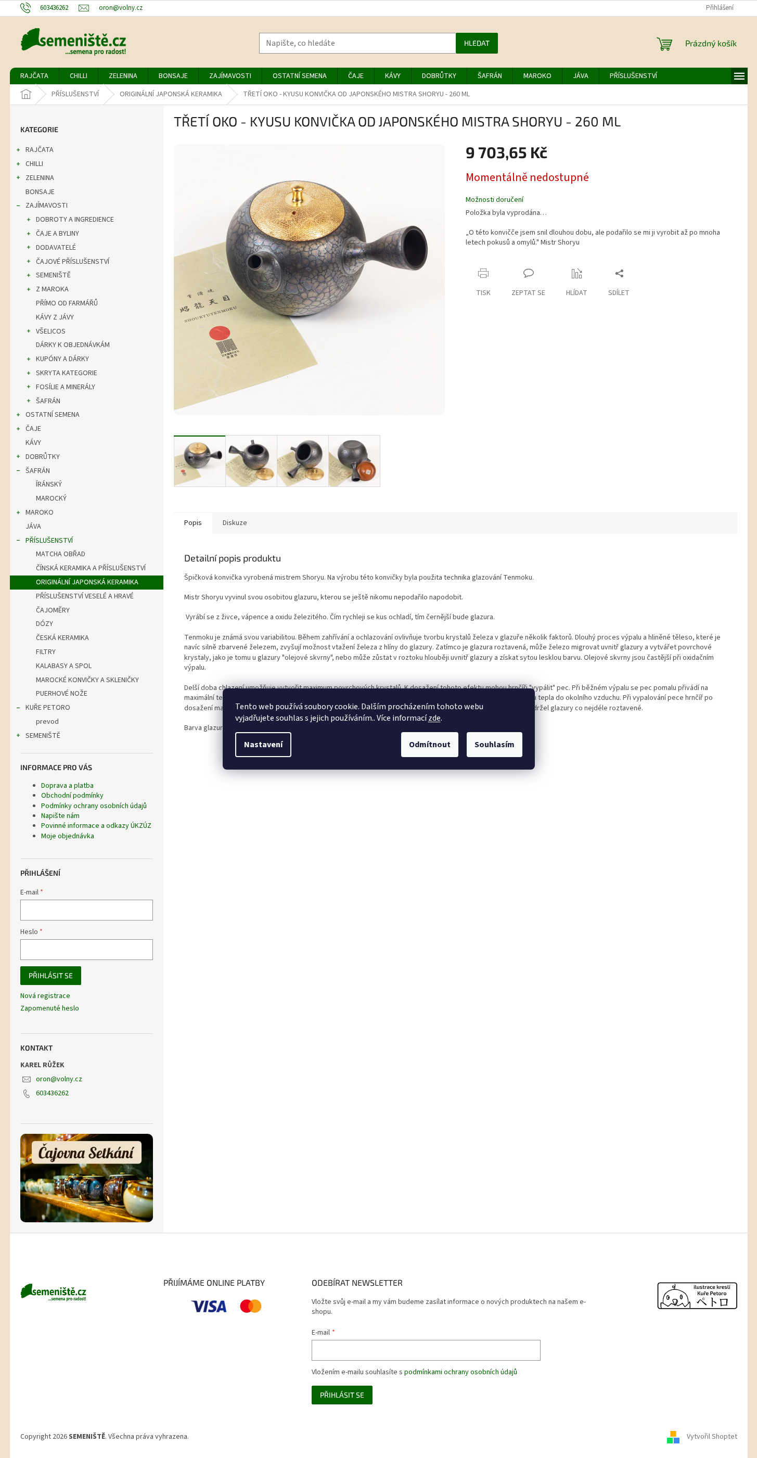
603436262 (52, 1093)
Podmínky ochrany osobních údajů (94, 806)
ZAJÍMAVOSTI (46, 205)
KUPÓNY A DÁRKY (62, 359)
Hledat (477, 43)
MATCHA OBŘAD (60, 554)
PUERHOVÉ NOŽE (61, 693)
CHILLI (34, 164)
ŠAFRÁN (48, 401)
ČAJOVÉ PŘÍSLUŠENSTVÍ (72, 262)
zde (434, 718)
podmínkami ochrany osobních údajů (460, 1372)
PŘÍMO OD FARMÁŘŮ (67, 303)
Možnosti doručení (494, 200)
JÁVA (33, 526)
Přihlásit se (51, 975)
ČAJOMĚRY (53, 610)
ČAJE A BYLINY (57, 233)
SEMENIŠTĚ (53, 275)
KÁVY (33, 443)
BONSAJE (40, 192)
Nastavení (263, 744)
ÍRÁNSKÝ (49, 484)
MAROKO (39, 512)
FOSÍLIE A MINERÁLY (65, 387)
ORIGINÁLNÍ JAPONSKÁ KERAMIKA (87, 582)
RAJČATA (39, 150)
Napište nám (60, 816)
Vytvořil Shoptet (712, 1436)
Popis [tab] (193, 523)
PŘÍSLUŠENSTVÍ (49, 540)
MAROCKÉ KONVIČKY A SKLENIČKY (87, 680)
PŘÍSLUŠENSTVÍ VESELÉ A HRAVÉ (85, 596)
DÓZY (44, 624)
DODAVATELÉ (56, 247)
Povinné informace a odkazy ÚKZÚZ (96, 826)
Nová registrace (45, 996)
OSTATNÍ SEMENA (52, 415)
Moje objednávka (67, 836)
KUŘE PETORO (47, 707)
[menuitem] (34, 76)
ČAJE (33, 429)
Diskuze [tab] (235, 523)
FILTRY (46, 652)
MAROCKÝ (51, 498)
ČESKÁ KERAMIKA (62, 638)
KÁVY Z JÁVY (55, 317)
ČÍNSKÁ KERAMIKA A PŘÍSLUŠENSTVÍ (91, 568)
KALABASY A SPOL (64, 666)
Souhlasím (494, 744)
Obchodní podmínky (72, 795)
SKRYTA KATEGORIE (66, 373)
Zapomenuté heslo (49, 1009)
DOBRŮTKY (42, 457)
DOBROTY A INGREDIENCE (75, 219)
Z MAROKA (52, 289)
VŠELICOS (51, 331)
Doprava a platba (67, 786)
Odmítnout (430, 744)
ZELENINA (39, 178)
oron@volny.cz (59, 1079)
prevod (47, 722)
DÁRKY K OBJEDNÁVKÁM (73, 345)
